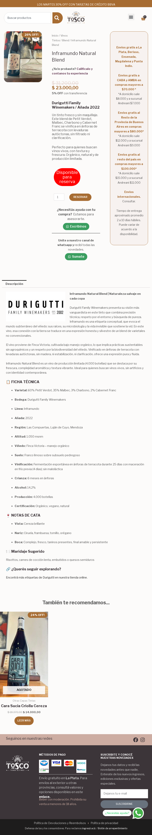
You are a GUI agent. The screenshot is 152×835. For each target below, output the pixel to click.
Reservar (80, 197)
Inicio (55, 35)
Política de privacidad (104, 823)
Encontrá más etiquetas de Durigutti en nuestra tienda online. (46, 577)
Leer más (24, 720)
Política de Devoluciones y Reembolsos (60, 823)
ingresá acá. (89, 828)
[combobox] (27, 17)
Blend (65, 40)
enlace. (44, 797)
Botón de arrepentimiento (112, 828)
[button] (131, 17)
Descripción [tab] (14, 284)
